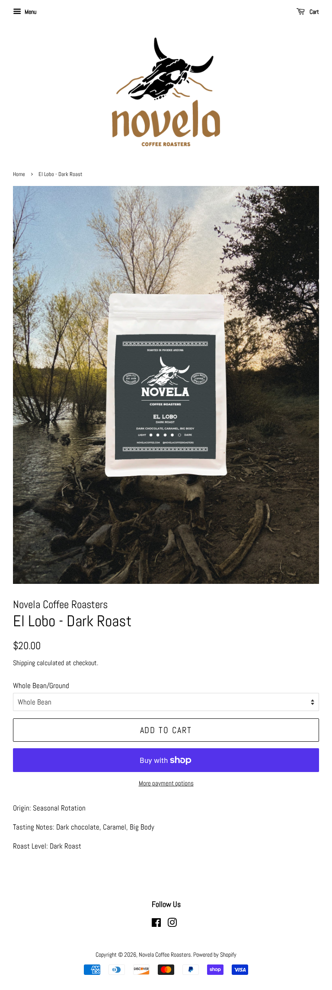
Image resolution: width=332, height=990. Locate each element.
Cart (313, 12)
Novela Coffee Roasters (165, 954)
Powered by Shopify (214, 954)
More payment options (166, 783)
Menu (29, 12)
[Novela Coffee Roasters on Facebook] (156, 924)
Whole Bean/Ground (41, 685)
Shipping (24, 662)
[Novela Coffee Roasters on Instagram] (172, 924)
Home (19, 174)
